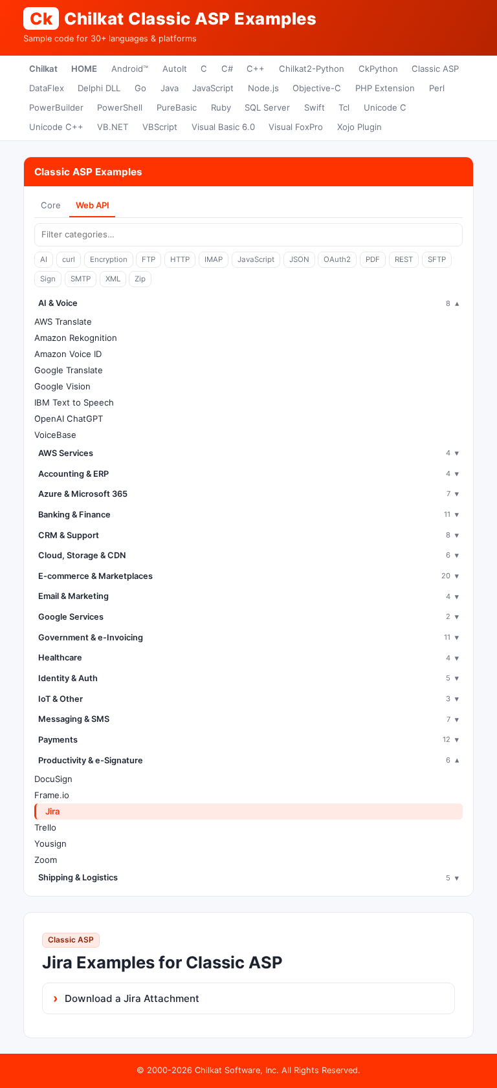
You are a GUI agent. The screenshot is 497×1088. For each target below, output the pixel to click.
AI (43, 259)
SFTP (437, 259)
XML (112, 278)
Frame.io (51, 795)
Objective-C (317, 88)
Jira (52, 811)
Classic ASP (435, 68)
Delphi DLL (99, 88)
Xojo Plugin (359, 127)
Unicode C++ (56, 127)
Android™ (129, 68)
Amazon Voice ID (68, 354)
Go (140, 88)
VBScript (159, 127)
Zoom (45, 859)
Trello (45, 827)
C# (227, 68)
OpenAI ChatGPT (68, 418)
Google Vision (62, 386)
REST (404, 259)
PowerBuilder (56, 107)
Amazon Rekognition (75, 337)
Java (169, 88)
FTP (148, 259)
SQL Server (267, 107)
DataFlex (46, 88)
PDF (373, 259)
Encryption (108, 259)
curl (68, 259)
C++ (256, 68)
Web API (92, 205)
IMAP (213, 259)
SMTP (81, 278)
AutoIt (174, 68)
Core (51, 205)
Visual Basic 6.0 (223, 127)
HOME (84, 68)
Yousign (50, 843)
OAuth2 (337, 259)
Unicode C (385, 107)
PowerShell (119, 107)
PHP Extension (385, 88)
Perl (437, 88)
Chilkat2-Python (311, 68)
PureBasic (177, 107)
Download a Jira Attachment (132, 998)
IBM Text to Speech (74, 402)
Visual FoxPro (296, 127)
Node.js (263, 88)
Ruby (221, 107)
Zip (140, 278)
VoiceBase (55, 435)
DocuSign (53, 779)
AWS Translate (63, 321)
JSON (299, 259)
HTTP (180, 259)
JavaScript (213, 88)
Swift (314, 107)
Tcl (343, 107)
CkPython (378, 68)
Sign (48, 278)
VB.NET (112, 127)
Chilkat (43, 68)
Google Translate (68, 370)
